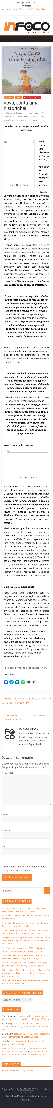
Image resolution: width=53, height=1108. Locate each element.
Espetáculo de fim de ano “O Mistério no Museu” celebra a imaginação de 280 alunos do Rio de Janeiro (26, 1026)
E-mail (6, 830)
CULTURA (9, 97)
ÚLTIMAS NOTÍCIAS (31, 97)
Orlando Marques (29, 120)
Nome (6, 814)
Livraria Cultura (39, 116)
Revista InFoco (32, 113)
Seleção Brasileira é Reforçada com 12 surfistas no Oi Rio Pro (26, 700)
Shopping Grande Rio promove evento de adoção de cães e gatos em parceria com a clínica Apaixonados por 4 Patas (26, 940)
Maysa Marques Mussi (12, 120)
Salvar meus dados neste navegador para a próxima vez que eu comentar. (24, 868)
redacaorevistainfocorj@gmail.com (17, 1070)
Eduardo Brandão (25, 116)
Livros (18, 97)
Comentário (9, 773)
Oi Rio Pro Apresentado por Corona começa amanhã (23, 717)
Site (4, 846)
